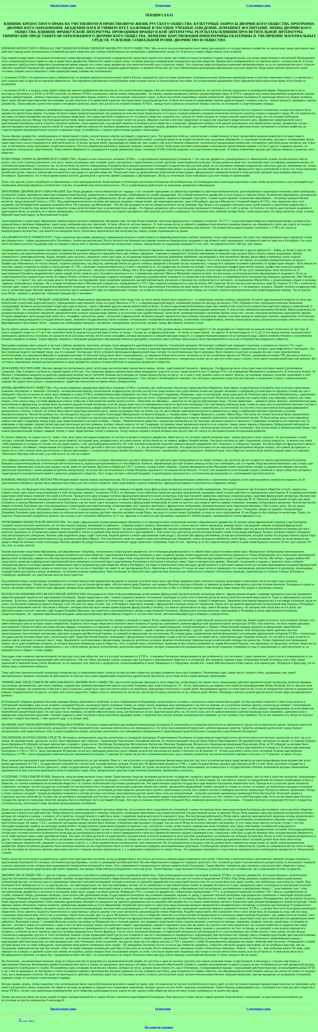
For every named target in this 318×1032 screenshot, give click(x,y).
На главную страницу (159, 1027)
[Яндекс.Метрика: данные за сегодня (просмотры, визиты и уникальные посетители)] (26, 1019)
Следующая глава (258, 5)
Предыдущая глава (63, 5)
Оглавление (163, 5)
